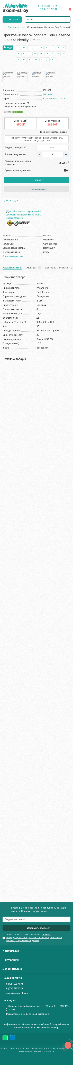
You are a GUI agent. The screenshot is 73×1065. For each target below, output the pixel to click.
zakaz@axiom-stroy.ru (17, 993)
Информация (11, 950)
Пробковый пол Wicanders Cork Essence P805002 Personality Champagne (31, 499)
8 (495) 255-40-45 (48, 5)
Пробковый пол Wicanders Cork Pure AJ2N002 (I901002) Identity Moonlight (35, 766)
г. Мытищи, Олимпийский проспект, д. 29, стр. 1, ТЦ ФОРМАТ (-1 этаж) (38, 1008)
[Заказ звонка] (68, 1045)
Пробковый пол (16, 27)
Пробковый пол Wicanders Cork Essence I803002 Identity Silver (35, 411)
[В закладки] (68, 368)
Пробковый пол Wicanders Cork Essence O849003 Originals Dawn (36, 677)
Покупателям (11, 959)
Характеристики (12, 267)
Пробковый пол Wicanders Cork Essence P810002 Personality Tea (31, 588)
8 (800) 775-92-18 (48, 9)
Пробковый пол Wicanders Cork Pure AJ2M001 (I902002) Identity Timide (35, 854)
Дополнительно (13, 968)
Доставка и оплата (56, 267)
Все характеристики (13, 256)
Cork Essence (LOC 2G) (55, 98)
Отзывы (33, 267)
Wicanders (48, 94)
